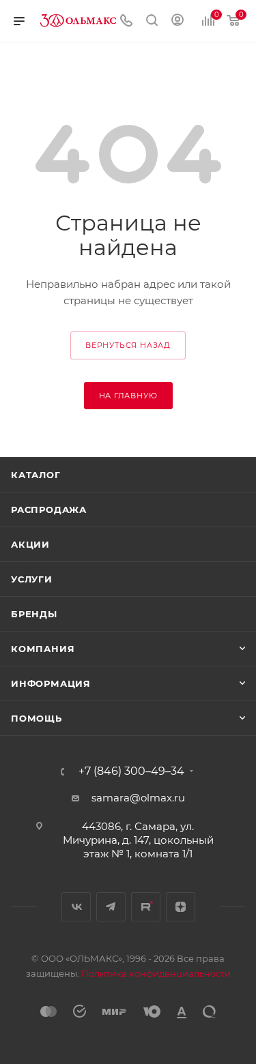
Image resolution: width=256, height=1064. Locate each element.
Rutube (145, 906)
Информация (51, 683)
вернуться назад (128, 345)
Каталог (36, 474)
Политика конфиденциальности (156, 973)
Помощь (36, 718)
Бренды (34, 613)
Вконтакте (76, 906)
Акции (30, 544)
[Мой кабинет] (177, 21)
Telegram (111, 906)
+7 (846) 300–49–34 (131, 771)
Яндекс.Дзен (180, 906)
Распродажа (49, 509)
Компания (42, 648)
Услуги (32, 579)
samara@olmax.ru (138, 797)
